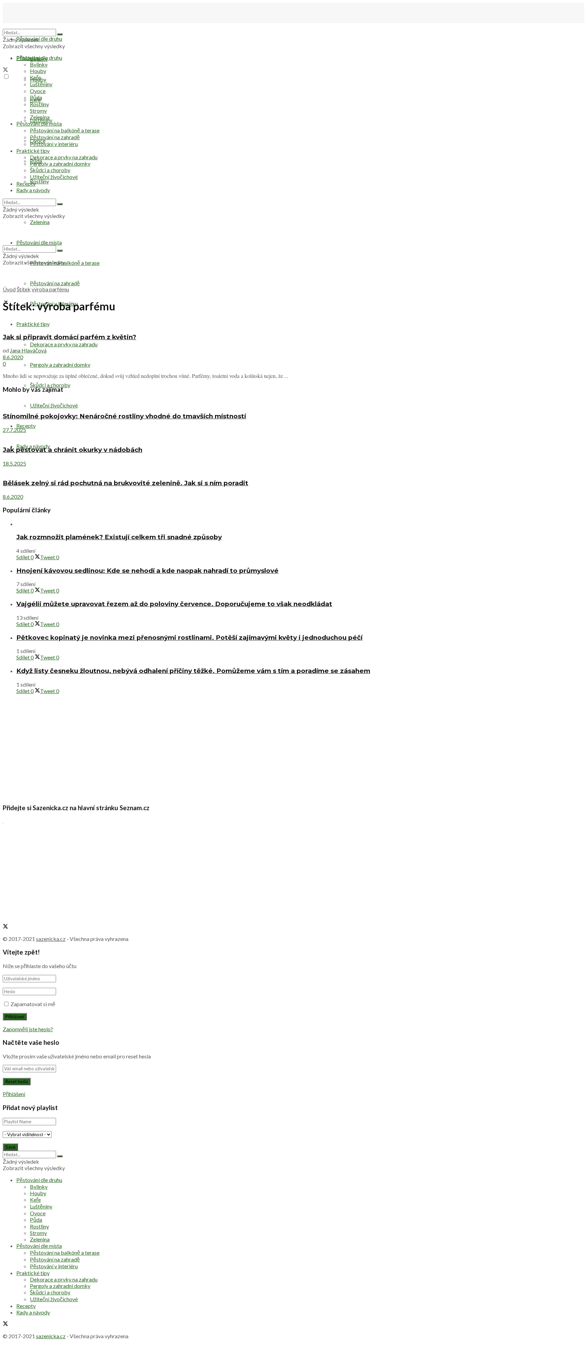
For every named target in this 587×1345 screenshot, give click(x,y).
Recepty (26, 425)
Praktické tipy (33, 324)
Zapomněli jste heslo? (28, 1029)
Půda (36, 97)
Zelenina (40, 117)
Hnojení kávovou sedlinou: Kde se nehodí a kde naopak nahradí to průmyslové (147, 571)
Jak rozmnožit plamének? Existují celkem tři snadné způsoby (119, 537)
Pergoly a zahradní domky (60, 364)
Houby (38, 71)
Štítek (24, 289)
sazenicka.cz (51, 938)
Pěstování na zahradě (55, 283)
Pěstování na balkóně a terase (65, 130)
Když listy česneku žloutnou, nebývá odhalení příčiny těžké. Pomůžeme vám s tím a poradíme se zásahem (193, 671)
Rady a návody (33, 190)
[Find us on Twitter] (5, 70)
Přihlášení (14, 1094)
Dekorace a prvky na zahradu (63, 344)
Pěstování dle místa (39, 123)
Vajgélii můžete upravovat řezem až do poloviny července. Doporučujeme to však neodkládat (174, 604)
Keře (35, 77)
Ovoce (38, 91)
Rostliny (39, 181)
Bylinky (39, 64)
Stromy (38, 110)
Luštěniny (41, 84)
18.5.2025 (14, 463)
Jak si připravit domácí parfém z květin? (69, 337)
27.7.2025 (14, 429)
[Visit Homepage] (37, 25)
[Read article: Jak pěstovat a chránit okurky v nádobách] (293, 436)
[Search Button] (60, 34)
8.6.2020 (13, 357)
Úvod (9, 289)
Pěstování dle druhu (39, 38)
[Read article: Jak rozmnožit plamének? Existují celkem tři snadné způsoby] (300, 524)
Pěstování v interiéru (54, 144)
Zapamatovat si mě (33, 1004)
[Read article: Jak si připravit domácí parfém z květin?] (293, 323)
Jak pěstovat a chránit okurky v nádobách (72, 450)
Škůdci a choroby (50, 385)
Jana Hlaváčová (28, 350)
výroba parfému (50, 289)
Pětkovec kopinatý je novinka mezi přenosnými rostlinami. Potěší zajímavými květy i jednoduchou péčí (189, 637)
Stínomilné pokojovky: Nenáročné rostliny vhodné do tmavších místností (124, 416)
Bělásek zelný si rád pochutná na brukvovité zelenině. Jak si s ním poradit (125, 483)
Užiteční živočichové (54, 177)
